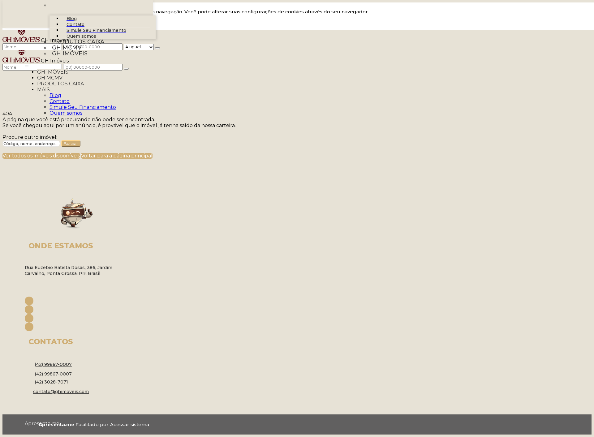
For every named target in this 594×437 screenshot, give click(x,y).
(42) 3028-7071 (51, 382)
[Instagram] (74, 309)
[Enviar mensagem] (157, 48)
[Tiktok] (74, 327)
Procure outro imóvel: (29, 137)
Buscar (71, 143)
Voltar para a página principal (117, 156)
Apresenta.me (32, 423)
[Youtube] (74, 318)
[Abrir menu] (26, 64)
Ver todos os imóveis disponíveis (41, 156)
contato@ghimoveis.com (61, 391)
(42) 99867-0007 (53, 364)
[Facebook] (74, 301)
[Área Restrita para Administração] (129, 424)
